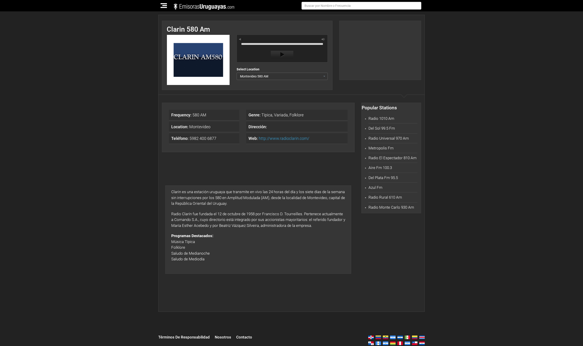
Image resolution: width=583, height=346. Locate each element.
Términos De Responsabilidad (184, 337)
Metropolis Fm (381, 148)
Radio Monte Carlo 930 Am (391, 207)
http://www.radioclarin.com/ (284, 138)
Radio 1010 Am (381, 118)
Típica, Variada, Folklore (276, 115)
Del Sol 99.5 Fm (381, 128)
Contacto (244, 337)
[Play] (282, 55)
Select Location (248, 69)
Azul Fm (375, 187)
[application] (282, 49)
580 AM (188, 115)
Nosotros (223, 337)
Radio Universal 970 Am (388, 138)
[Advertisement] (380, 50)
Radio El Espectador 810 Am (392, 158)
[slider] (282, 43)
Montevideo (190, 126)
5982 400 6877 (193, 138)
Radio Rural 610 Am (385, 197)
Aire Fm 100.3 (380, 167)
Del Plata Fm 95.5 (383, 177)
